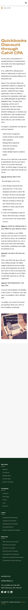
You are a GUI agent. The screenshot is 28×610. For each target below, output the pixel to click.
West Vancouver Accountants (10, 551)
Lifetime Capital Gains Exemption (11, 530)
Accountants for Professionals (11, 554)
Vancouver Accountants (9, 548)
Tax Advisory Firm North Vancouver (12, 560)
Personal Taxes (7, 478)
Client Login (6, 496)
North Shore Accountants (9, 544)
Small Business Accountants (10, 524)
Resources (5, 506)
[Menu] (26, 3)
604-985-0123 (5, 576)
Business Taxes (7, 475)
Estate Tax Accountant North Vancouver (13, 557)
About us (5, 469)
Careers (5, 499)
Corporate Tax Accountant (9, 520)
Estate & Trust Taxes (8, 482)
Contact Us (5, 493)
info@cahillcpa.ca (7, 581)
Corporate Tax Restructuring (10, 517)
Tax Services (6, 472)
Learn (4, 503)
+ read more (8, 389)
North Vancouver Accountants (10, 541)
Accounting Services (8, 527)
